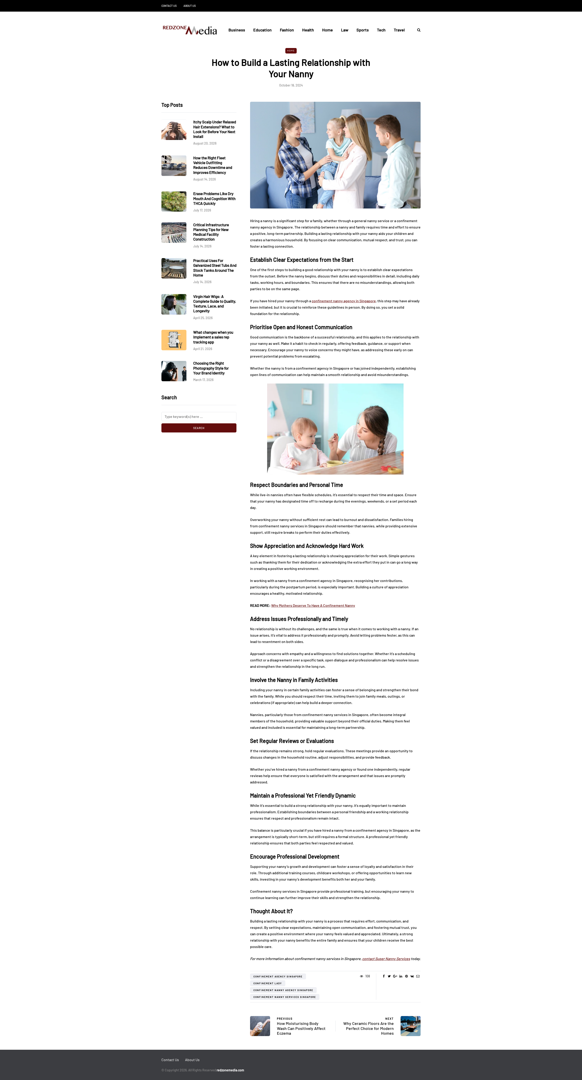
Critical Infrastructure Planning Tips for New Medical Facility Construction (211, 231)
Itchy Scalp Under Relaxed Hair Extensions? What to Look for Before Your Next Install (214, 129)
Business (236, 29)
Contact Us (169, 5)
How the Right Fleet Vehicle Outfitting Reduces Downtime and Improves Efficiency (212, 165)
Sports (362, 29)
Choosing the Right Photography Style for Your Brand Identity (211, 368)
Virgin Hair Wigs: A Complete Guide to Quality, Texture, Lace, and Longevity (214, 303)
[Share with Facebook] (383, 976)
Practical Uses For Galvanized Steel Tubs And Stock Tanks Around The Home (214, 267)
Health (308, 29)
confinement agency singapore (278, 976)
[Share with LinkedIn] (401, 976)
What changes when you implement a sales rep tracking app (213, 337)
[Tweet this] (389, 976)
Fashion (287, 29)
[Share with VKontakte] (412, 976)
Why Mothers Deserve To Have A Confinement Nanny (313, 605)
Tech (381, 29)
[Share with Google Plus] (395, 976)
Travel (399, 29)
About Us (189, 5)
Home (327, 29)
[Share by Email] (418, 976)
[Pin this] (406, 976)
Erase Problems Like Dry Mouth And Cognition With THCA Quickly (214, 198)
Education (262, 29)
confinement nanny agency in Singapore (344, 301)
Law (344, 29)
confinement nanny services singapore (284, 997)
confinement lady (267, 983)
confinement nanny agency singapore (283, 990)
